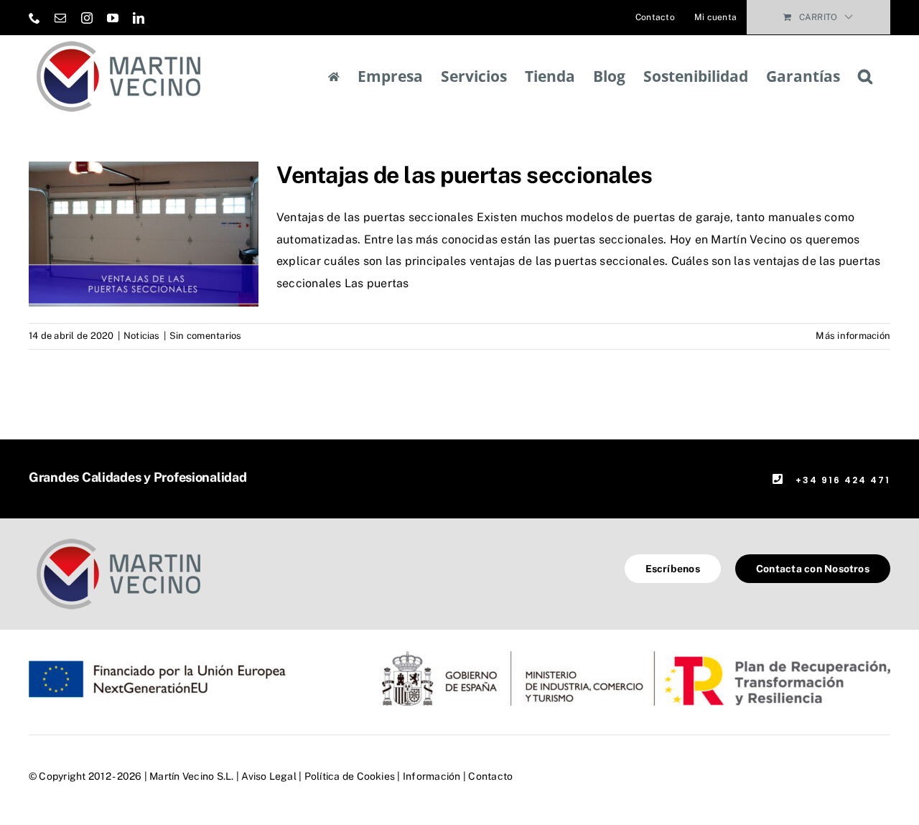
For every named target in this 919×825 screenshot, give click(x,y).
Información (432, 776)
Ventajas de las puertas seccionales (464, 175)
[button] (865, 76)
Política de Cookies (350, 776)
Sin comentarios (205, 335)
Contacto (490, 776)
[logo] (118, 538)
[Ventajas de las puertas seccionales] (143, 234)
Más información (853, 335)
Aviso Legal (269, 776)
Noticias (141, 335)
